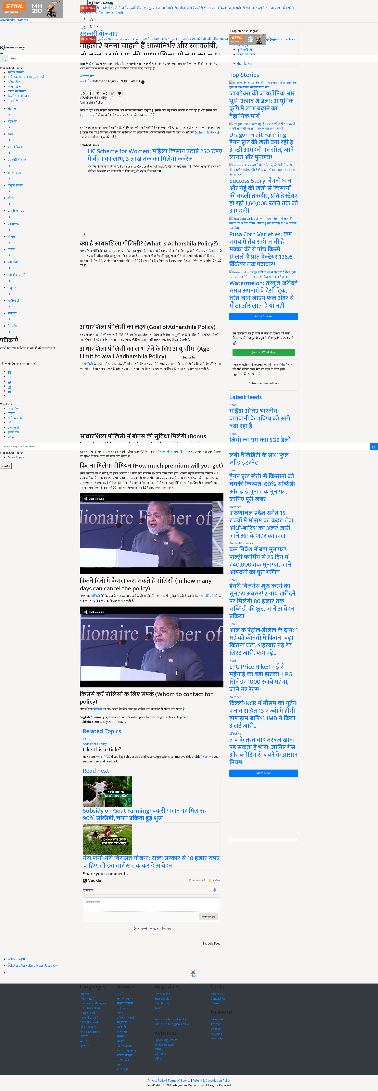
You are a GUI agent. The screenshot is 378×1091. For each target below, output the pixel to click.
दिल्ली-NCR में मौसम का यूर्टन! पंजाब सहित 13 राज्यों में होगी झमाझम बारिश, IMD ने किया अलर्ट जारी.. (263, 714)
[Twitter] (9, 381)
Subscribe (189, 357)
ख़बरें (104, 8)
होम (98, 8)
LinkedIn (216, 1029)
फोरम (11, 423)
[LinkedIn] (9, 386)
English (84, 994)
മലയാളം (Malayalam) (94, 1003)
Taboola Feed (211, 943)
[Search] (92, 19)
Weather (235, 507)
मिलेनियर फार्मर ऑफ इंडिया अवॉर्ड (27, 77)
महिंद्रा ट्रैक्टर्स (15, 82)
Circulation (162, 1003)
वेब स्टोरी (198, 8)
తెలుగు (84, 1041)
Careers (216, 1003)
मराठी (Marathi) (90, 1008)
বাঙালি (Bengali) (89, 1017)
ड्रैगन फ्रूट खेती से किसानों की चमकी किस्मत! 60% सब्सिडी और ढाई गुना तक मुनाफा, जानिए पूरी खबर (262, 487)
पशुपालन (152, 8)
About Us (217, 994)
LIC (85, 739)
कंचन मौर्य (101, 756)
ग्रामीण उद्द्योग (124, 1046)
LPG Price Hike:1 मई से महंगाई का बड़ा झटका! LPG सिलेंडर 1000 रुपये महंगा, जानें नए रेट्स (260, 678)
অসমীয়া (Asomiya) (90, 1032)
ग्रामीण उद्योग (185, 8)
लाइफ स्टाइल (167, 39)
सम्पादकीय (281, 8)
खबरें (120, 994)
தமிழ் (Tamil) (88, 1013)
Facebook (217, 1019)
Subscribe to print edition (172, 1019)
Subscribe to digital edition (173, 1024)
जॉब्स (193, 976)
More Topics (16, 457)
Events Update (164, 1044)
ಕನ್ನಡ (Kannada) (90, 1022)
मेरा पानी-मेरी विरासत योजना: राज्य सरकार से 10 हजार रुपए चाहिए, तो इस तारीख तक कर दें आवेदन (151, 862)
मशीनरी (173, 8)
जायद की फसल (17, 91)
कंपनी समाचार (266, 8)
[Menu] (84, 3)
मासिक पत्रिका (103, 13)
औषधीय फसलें (125, 1017)
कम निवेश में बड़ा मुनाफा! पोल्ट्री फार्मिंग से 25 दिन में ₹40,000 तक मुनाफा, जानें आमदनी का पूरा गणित (260, 560)
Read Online (162, 994)
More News (263, 773)
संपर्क (11, 437)
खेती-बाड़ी (120, 8)
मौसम (111, 8)
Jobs (179, 39)
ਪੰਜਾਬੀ (84, 1036)
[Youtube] (9, 391)
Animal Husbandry (241, 543)
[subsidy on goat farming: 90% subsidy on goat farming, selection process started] (107, 791)
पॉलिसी (95, 596)
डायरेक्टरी (117, 13)
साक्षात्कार (251, 8)
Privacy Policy (157, 1080)
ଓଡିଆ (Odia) (88, 1027)
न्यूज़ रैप (100, 39)
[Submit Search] (374, 446)
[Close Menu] (1, 53)
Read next (96, 771)
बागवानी (162, 8)
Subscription (163, 998)
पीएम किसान (15, 101)
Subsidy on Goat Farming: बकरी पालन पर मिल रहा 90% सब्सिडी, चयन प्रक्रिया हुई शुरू (145, 814)
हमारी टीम (13, 432)
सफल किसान (220, 8)
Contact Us (218, 998)
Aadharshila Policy (95, 744)
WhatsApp (217, 1038)
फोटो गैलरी (14, 408)
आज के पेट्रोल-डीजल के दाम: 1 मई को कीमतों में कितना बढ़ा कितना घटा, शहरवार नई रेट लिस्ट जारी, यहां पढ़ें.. (263, 641)
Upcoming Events (166, 1040)
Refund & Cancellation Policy (211, 1080)
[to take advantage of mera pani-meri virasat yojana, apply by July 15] (107, 839)
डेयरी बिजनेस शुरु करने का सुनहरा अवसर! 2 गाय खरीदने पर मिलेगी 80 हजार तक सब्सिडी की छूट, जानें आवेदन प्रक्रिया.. (262, 601)
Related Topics (102, 731)
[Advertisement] (263, 807)
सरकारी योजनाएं (137, 8)
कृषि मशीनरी (15, 86)
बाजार (231, 8)
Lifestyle (235, 733)
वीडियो (90, 13)
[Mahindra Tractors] (281, 39)
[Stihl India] (248, 39)
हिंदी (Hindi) (87, 998)
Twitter (216, 1024)
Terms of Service (179, 1080)
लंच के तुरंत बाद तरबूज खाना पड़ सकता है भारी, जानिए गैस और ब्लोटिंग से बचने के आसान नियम (263, 751)
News (233, 470)
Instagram (217, 1033)
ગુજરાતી (85, 1046)
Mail (205, 756)
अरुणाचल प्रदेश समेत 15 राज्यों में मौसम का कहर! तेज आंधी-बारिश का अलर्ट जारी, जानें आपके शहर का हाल (261, 524)
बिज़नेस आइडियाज (18, 96)
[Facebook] (9, 371)
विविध (185, 39)
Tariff (158, 1008)
